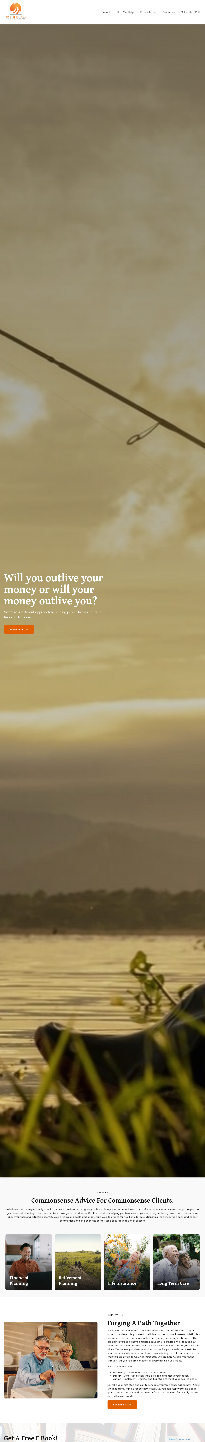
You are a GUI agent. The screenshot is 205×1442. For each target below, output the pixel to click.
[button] (107, 12)
